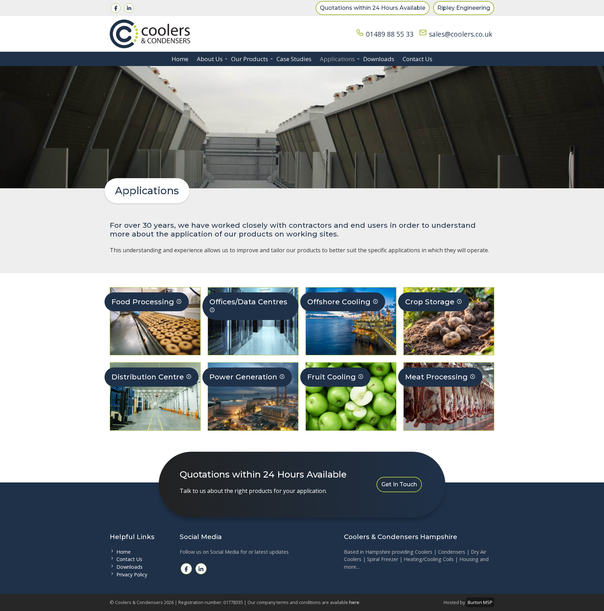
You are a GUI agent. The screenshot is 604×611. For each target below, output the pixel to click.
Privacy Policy (131, 574)
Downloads (378, 59)
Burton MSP (480, 602)
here (354, 602)
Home (180, 59)
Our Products (249, 59)
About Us (210, 59)
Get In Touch (399, 484)
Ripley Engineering (463, 8)
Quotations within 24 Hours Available (372, 8)
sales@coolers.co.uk (459, 34)
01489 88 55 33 (389, 34)
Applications (337, 59)
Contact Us (417, 59)
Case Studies (293, 59)
